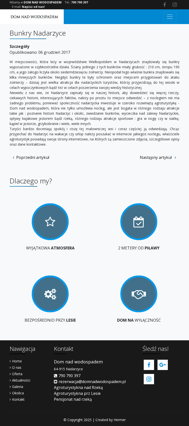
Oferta (17, 373)
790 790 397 (79, 2)
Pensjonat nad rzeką (73, 399)
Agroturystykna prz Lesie (77, 393)
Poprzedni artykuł (32, 157)
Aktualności (21, 380)
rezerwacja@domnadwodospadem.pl (92, 381)
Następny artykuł (156, 157)
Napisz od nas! (33, 7)
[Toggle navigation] (170, 17)
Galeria (17, 386)
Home (17, 361)
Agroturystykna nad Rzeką (78, 387)
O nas (16, 367)
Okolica (18, 393)
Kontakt (18, 399)
